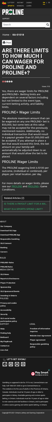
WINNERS (20, 6)
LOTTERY (11, 3)
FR (49, 3)
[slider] (7, 81)
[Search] (47, 24)
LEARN (28, 6)
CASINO (29, 3)
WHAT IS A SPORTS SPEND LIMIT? (23, 209)
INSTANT (20, 3)
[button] (7, 42)
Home (5, 34)
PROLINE (17, 186)
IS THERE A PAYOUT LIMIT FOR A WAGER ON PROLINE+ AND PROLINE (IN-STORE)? (27, 203)
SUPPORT (5, 19)
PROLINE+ (34, 186)
